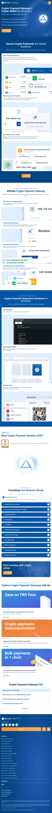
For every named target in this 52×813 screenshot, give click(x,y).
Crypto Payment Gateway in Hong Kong (9, 777)
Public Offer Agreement (6, 790)
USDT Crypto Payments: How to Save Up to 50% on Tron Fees (18, 612)
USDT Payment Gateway (6, 755)
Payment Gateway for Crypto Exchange (9, 765)
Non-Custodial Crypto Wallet (7, 746)
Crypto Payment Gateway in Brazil (8, 768)
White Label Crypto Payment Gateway (9, 753)
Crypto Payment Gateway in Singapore (9, 775)
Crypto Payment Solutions (7, 748)
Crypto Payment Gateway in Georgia (9, 773)
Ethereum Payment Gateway (7, 760)
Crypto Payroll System (6, 743)
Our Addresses (4, 795)
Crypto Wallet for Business (7, 741)
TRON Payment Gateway (6, 758)
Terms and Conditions (6, 794)
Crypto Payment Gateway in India (8, 770)
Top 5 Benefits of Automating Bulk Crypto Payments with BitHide (19, 670)
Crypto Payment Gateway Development (9, 763)
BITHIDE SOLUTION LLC (11, 807)
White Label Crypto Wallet (7, 751)
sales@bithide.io (5, 721)
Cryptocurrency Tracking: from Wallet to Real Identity (16, 641)
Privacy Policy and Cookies (7, 792)
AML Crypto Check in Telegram (8, 738)
